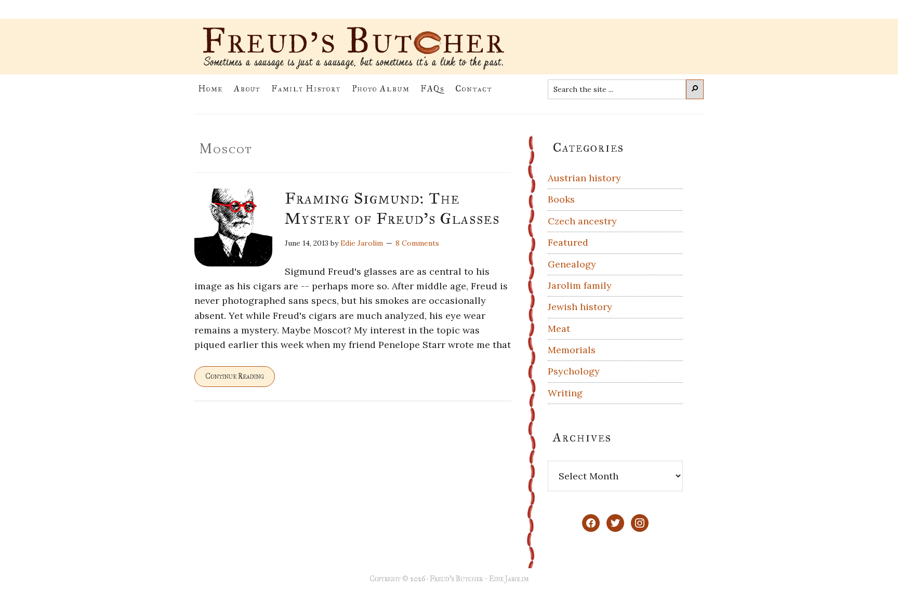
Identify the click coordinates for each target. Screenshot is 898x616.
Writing (565, 393)
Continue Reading (234, 376)
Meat (559, 328)
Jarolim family (580, 285)
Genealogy (572, 264)
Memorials (572, 350)
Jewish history (580, 307)
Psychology (574, 371)
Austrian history (584, 178)
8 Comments (417, 243)
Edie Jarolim (509, 578)
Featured (568, 242)
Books (561, 199)
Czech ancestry (582, 221)
